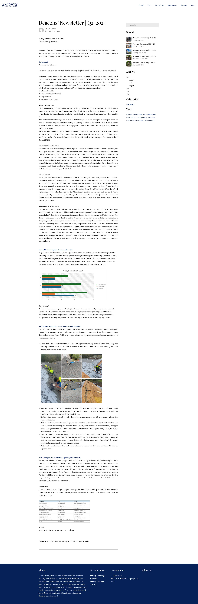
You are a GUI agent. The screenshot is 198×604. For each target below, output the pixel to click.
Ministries (160, 5)
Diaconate (130, 104)
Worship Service (149, 120)
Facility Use (129, 117)
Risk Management (65, 541)
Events (184, 5)
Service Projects (139, 120)
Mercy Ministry (52, 541)
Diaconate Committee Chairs (147, 114)
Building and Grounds (80, 541)
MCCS (135, 117)
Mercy (149, 117)
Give (192, 5)
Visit (149, 5)
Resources (173, 5)
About (141, 5)
